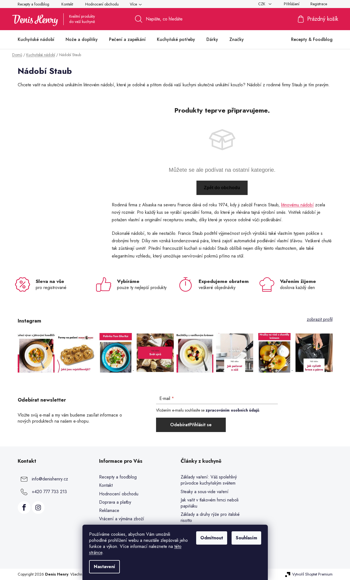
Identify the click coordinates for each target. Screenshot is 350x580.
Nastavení (104, 566)
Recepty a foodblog (33, 4)
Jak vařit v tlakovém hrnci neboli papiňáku (209, 503)
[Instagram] (38, 507)
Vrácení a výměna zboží (121, 519)
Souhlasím (246, 538)
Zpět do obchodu (222, 187)
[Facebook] (24, 507)
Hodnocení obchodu (102, 4)
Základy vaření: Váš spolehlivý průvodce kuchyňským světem (209, 480)
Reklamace (109, 510)
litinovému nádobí (297, 205)
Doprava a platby (115, 502)
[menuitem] (36, 39)
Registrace (318, 4)
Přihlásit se (200, 425)
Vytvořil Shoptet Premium (312, 574)
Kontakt (67, 4)
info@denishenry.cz (50, 479)
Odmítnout (211, 538)
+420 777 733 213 (49, 491)
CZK (262, 4)
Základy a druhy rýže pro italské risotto (210, 517)
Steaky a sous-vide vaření (205, 492)
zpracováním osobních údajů (232, 410)
